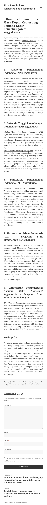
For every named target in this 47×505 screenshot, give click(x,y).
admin (20, 382)
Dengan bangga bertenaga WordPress (15, 502)
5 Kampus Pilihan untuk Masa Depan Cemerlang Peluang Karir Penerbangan (23, 384)
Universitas (35, 382)
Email (6, 441)
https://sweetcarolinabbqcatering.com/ (18, 150)
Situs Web (7, 449)
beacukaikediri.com (19, 84)
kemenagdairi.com (29, 40)
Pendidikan (28, 382)
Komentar (8, 405)
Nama (6, 432)
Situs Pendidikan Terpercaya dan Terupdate (19, 7)
